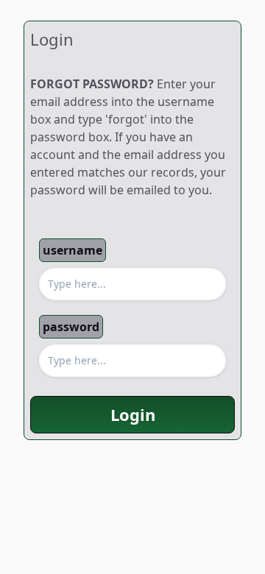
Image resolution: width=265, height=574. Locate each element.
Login (132, 414)
